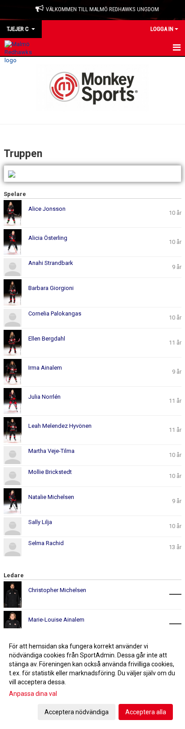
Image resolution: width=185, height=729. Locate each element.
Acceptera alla (145, 712)
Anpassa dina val (33, 693)
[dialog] (92, 678)
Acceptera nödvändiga (76, 712)
